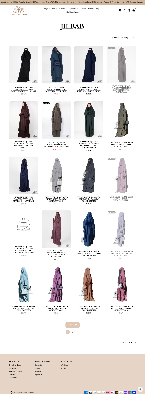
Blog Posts (38, 371)
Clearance (83, 8)
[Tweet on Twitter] (131, 342)
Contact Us (38, 365)
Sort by (115, 37)
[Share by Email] (135, 342)
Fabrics (37, 368)
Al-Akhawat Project (72, 12)
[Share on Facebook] (129, 342)
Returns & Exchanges (15, 371)
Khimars (63, 8)
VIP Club (63, 368)
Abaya (47, 8)
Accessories (73, 8)
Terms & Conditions (15, 365)
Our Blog (91, 8)
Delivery (11, 374)
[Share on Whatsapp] (133, 342)
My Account (38, 374)
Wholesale (64, 365)
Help (98, 8)
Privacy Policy (13, 368)
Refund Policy (13, 378)
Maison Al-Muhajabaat (28, 392)
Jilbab (55, 8)
